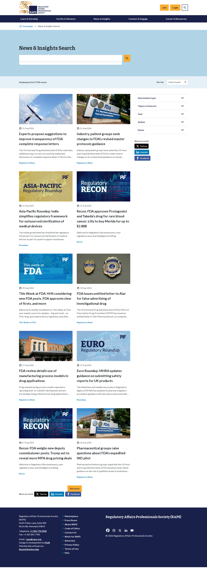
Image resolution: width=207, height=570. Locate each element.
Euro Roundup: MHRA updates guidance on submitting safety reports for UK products (99, 376)
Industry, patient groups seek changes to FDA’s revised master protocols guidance (101, 139)
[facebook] (108, 530)
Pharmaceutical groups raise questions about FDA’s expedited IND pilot (101, 453)
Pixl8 (47, 542)
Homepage (28, 26)
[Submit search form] (127, 58)
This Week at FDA (27, 322)
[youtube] (132, 530)
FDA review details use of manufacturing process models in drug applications (43, 376)
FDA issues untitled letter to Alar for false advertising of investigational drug (101, 298)
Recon (80, 242)
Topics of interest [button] (147, 106)
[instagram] (114, 530)
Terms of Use (72, 548)
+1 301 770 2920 (38, 531)
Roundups (23, 245)
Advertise (70, 540)
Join (164, 7)
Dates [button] (141, 130)
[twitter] (120, 530)
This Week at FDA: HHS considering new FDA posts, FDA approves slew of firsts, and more (45, 298)
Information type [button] (147, 98)
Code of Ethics (72, 528)
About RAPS (71, 524)
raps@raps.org (33, 539)
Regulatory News (27, 163)
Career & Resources (176, 18)
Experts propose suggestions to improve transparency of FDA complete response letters (43, 139)
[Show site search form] (185, 7)
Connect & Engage (138, 18)
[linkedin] (126, 530)
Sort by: (160, 82)
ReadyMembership (29, 549)
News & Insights (102, 18)
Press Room (71, 520)
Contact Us (70, 532)
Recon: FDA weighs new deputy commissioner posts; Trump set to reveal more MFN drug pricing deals (45, 453)
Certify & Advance (65, 18)
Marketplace (71, 516)
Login (175, 7)
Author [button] (141, 122)
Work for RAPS (73, 536)
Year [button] (140, 114)
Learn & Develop (29, 18)
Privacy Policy (72, 544)
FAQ (67, 552)
